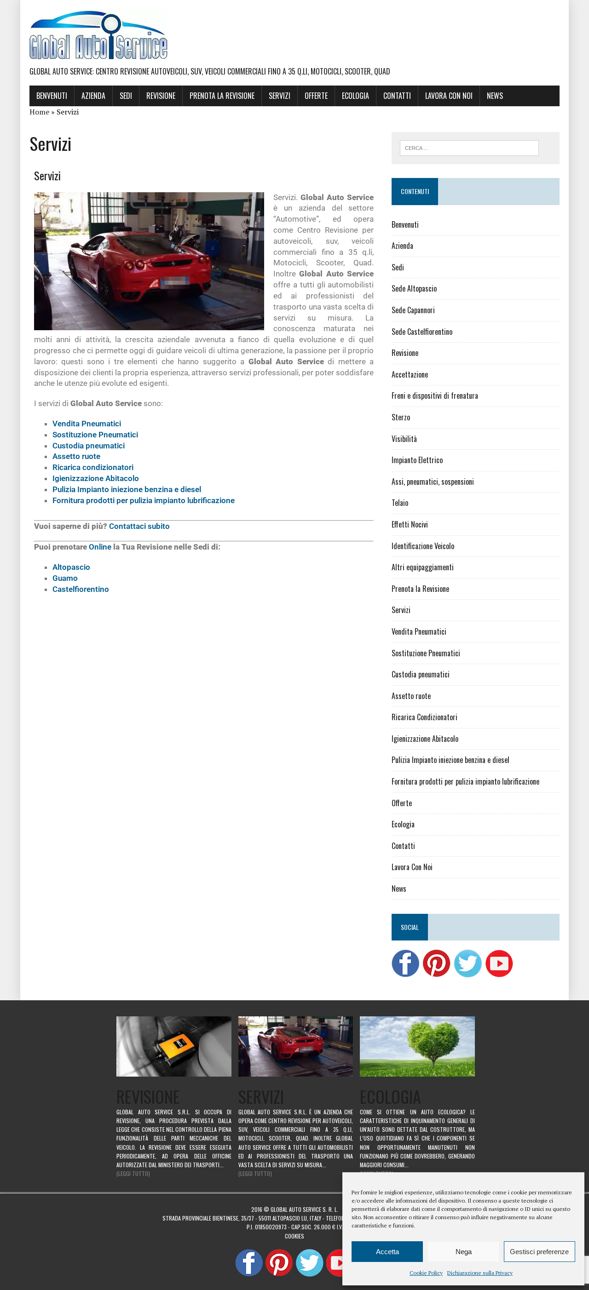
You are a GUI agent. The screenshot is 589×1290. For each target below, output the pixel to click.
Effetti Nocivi (410, 524)
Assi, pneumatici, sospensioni (433, 481)
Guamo (65, 578)
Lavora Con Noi (449, 95)
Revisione (160, 95)
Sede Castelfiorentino (422, 331)
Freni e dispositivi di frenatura (435, 395)
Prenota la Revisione (222, 95)
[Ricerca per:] (469, 147)
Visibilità (404, 438)
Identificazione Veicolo (423, 545)
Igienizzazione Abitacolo (95, 478)
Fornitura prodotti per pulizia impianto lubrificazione (143, 500)
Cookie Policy (426, 1272)
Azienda (93, 95)
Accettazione (410, 374)
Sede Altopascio (414, 288)
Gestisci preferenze (539, 1252)
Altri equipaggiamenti (423, 567)
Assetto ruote (76, 456)
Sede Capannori (413, 309)
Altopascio (71, 567)
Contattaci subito (139, 526)
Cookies (294, 1235)
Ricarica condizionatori (92, 467)
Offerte (316, 95)
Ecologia (355, 95)
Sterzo (401, 417)
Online (100, 546)
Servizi (279, 95)
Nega (464, 1252)
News (495, 95)
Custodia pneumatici (88, 445)
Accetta (387, 1252)
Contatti (397, 95)
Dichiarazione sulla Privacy (480, 1272)
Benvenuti (51, 95)
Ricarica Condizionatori (424, 716)
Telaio (400, 502)
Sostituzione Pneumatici (95, 434)
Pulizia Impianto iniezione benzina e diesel (126, 489)
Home (39, 112)
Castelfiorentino (80, 589)
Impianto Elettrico (417, 459)
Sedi (126, 95)
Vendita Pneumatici (86, 423)
